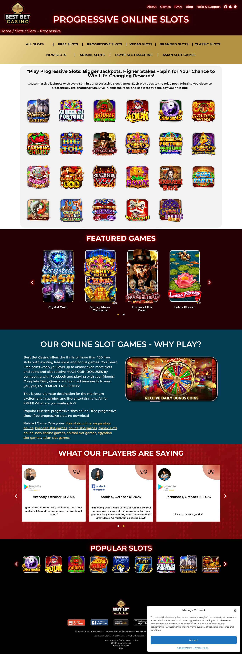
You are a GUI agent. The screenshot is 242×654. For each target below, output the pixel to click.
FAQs (178, 7)
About (152, 7)
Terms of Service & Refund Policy (119, 631)
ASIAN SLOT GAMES (178, 55)
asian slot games (56, 438)
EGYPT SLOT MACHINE (134, 55)
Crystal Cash (57, 307)
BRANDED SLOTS (174, 44)
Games (165, 7)
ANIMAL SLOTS (92, 55)
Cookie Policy (184, 647)
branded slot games (51, 428)
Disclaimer (141, 631)
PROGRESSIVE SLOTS (104, 44)
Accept (193, 640)
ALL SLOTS (35, 44)
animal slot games (81, 433)
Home (5, 31)
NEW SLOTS (56, 55)
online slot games (83, 428)
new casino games (50, 433)
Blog (189, 7)
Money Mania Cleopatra (100, 308)
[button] (235, 610)
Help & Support (209, 7)
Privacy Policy (201, 647)
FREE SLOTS (68, 44)
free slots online (78, 423)
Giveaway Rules (82, 631)
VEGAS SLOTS (141, 44)
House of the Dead (142, 308)
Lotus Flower (184, 307)
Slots (19, 31)
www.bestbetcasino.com (137, 636)
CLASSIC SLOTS (207, 44)
